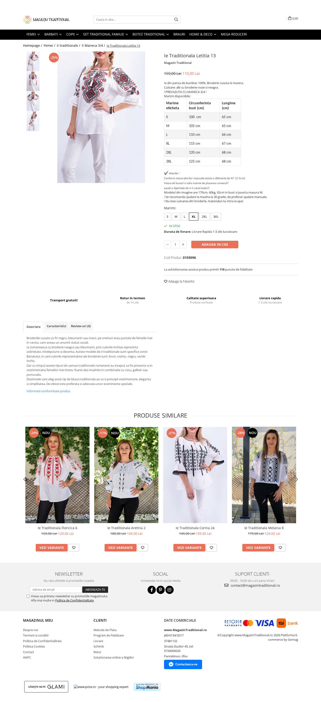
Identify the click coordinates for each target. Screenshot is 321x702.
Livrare (98, 641)
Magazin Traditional (178, 63)
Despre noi (30, 630)
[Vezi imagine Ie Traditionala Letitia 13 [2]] (33, 101)
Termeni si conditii (35, 635)
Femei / (50, 45)
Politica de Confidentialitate (74, 600)
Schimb (99, 646)
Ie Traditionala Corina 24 (195, 528)
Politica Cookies (34, 646)
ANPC (27, 657)
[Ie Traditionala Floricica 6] (57, 475)
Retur (97, 652)
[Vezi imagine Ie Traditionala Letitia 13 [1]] (33, 81)
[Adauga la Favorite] (73, 547)
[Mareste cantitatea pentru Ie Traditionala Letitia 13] (183, 244)
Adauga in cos (215, 244)
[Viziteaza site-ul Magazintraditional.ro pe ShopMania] (147, 686)
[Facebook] (152, 590)
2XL (204, 216)
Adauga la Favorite (181, 281)
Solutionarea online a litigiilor (114, 657)
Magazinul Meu (38, 620)
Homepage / (33, 45)
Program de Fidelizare (109, 635)
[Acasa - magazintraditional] (46, 19)
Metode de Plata (105, 630)
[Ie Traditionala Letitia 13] (101, 117)
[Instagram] (169, 590)
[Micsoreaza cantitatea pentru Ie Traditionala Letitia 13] (167, 244)
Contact (28, 652)
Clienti (100, 620)
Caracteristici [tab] (56, 326)
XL (194, 216)
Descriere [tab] (33, 327)
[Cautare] (176, 19)
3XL (216, 216)
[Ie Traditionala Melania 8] (264, 475)
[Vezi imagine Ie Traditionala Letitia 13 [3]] (33, 121)
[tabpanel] (101, 117)
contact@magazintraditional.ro (255, 585)
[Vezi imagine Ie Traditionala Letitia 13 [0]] (33, 61)
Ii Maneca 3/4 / (94, 45)
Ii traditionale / (69, 45)
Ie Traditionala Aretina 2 (126, 528)
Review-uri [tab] (81, 326)
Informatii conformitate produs (48, 391)
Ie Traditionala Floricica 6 (57, 528)
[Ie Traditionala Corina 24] (195, 475)
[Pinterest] (161, 590)
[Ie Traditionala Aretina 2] (126, 475)
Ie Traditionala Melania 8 (264, 528)
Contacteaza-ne (186, 664)
